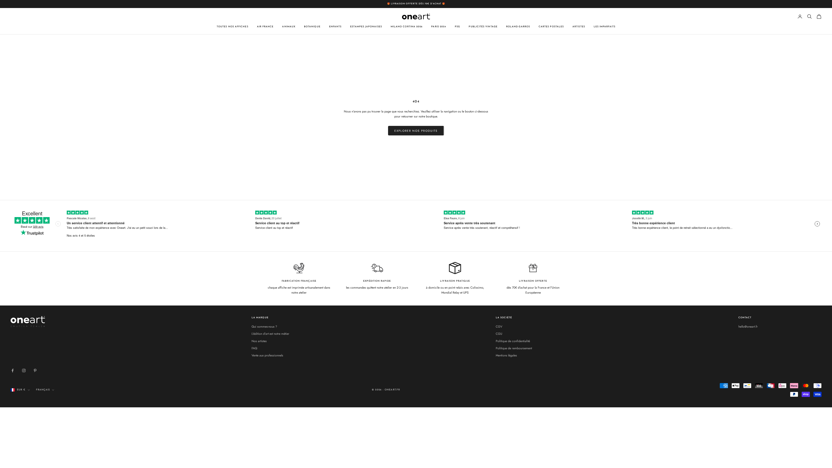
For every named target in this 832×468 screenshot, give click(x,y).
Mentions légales (506, 355)
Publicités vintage (483, 27)
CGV (499, 326)
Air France (265, 27)
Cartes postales (551, 27)
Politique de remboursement (514, 348)
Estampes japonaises (366, 27)
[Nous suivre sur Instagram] (24, 370)
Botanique (312, 27)
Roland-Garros (518, 27)
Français (43, 390)
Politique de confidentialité (513, 341)
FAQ (254, 348)
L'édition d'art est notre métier (270, 334)
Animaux (288, 27)
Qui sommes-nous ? (264, 326)
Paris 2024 (438, 27)
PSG (457, 27)
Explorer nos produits (415, 131)
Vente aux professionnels (267, 355)
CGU (499, 334)
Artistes (578, 27)
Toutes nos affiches (232, 27)
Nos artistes (259, 341)
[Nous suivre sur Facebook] (12, 370)
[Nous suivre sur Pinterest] (35, 370)
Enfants (335, 27)
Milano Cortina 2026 (407, 27)
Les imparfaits (604, 27)
